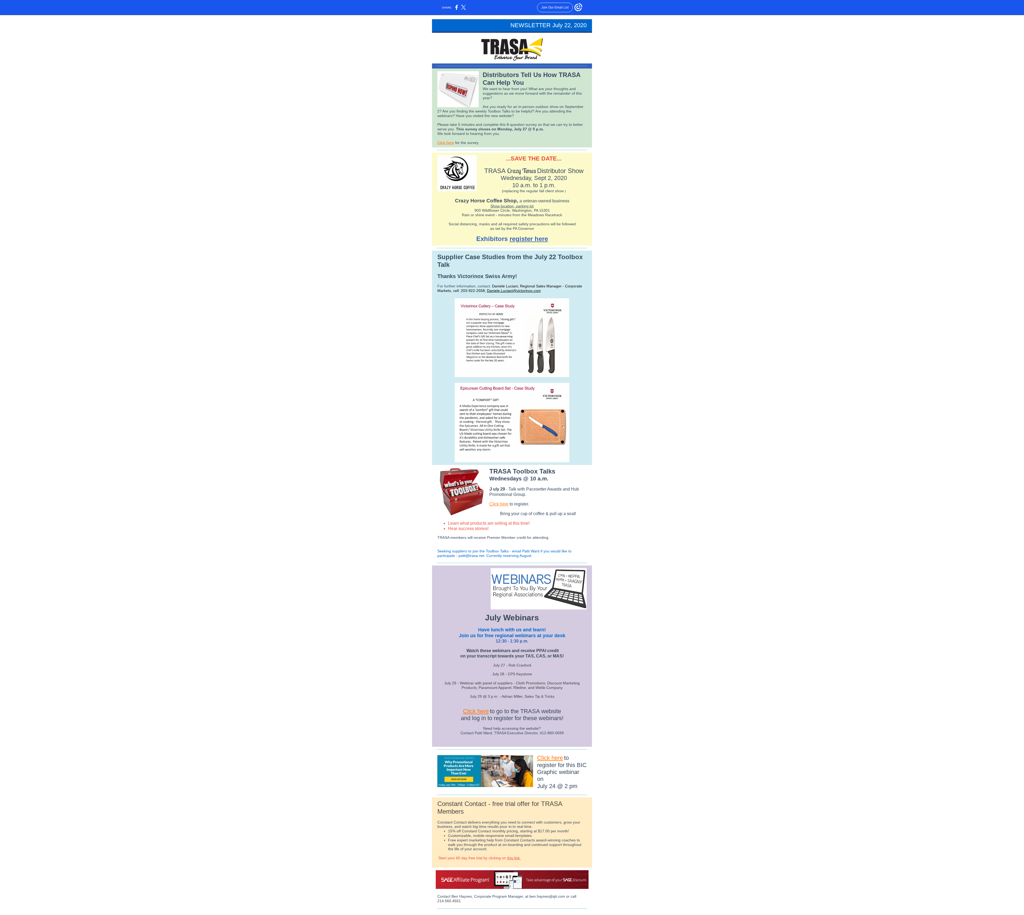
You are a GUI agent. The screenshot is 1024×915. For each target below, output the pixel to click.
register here (529, 238)
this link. (514, 858)
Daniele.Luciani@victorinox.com (514, 290)
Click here (445, 143)
